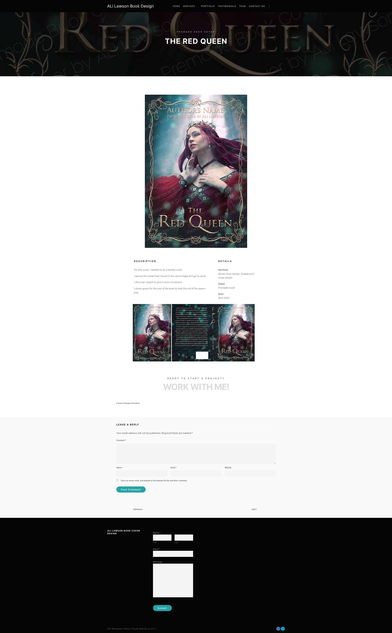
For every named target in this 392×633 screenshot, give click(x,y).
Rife (109, 628)
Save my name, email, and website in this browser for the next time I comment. (154, 480)
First (155, 542)
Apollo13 (151, 628)
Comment (121, 440)
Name (119, 467)
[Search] (274, 6)
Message (157, 561)
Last (176, 542)
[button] (152, 333)
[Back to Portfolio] (196, 509)
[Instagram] (278, 629)
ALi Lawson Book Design (122, 6)
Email (174, 467)
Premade (126, 403)
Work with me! (196, 387)
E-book (119, 403)
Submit (162, 608)
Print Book (135, 403)
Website (228, 467)
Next (254, 509)
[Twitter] (283, 629)
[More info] (280, 6)
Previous (137, 509)
